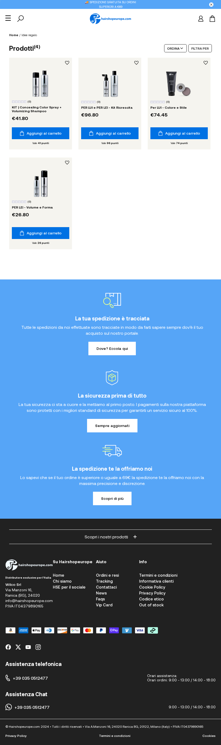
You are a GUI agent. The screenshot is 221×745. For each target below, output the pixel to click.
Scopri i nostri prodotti (106, 536)
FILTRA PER (200, 48)
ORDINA (173, 48)
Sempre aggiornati (112, 425)
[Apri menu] (8, 18)
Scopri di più (112, 498)
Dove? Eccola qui (112, 348)
